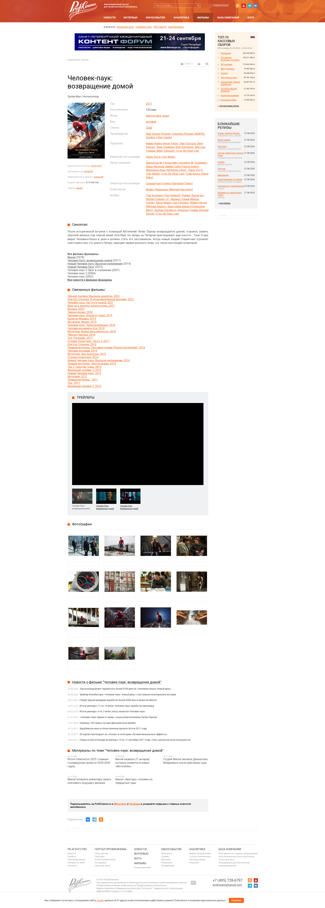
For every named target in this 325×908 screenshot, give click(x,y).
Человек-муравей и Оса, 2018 (86, 328)
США (149, 127)
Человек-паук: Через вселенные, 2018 (91, 325)
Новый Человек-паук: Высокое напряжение (95, 263)
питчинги (160, 27)
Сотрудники (100, 862)
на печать (199, 64)
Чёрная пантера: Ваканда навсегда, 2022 (94, 296)
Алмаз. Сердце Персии (229, 133)
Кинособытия (155, 17)
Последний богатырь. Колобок (230, 59)
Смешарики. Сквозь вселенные (230, 83)
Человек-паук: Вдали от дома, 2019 (90, 315)
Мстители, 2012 (77, 376)
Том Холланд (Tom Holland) (163, 195)
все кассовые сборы (229, 106)
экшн (165, 115)
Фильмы (203, 17)
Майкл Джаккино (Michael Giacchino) (169, 189)
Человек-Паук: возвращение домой (90, 260)
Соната (224, 73)
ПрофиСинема (74, 60)
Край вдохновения (230, 95)
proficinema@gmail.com (227, 885)
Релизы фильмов (142, 867)
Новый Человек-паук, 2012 (84, 373)
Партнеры (100, 856)
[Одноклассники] (101, 819)
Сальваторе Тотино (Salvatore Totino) (169, 183)
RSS (237, 5)
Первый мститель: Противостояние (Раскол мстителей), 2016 (106, 347)
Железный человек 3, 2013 (84, 370)
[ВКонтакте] (88, 819)
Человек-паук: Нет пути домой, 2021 (90, 302)
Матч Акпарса (227, 69)
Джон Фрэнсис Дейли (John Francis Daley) (172, 166)
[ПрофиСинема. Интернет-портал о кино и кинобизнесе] (83, 7)
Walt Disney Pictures (158, 134)
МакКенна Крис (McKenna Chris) (166, 170)
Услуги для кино (226, 859)
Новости (110, 17)
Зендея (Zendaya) (165, 210)
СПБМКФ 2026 (144, 27)
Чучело (221, 162)
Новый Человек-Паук (81, 266)
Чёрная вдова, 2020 (80, 312)
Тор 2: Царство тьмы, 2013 (84, 366)
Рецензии (193, 862)
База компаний (228, 17)
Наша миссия (101, 853)
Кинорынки (166, 862)
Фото (250, 17)
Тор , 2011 (74, 383)
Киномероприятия (227, 866)
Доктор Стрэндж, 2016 (82, 344)
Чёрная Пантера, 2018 (81, 334)
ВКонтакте (120, 803)
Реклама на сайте (76, 862)
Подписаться (220, 5)
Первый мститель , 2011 (83, 379)
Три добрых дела (229, 77)
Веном (72, 257)
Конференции (168, 866)
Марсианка (223, 175)
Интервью (130, 17)
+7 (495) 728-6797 (227, 880)
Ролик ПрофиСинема (105, 859)
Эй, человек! (226, 64)
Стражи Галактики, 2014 (83, 357)
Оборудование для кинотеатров (234, 862)
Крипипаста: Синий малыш (231, 186)
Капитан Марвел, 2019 (82, 318)
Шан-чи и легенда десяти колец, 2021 (91, 305)
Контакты (72, 866)
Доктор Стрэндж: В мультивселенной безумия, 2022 (101, 299)
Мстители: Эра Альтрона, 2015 (87, 354)
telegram (249, 5)
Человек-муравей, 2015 (82, 350)
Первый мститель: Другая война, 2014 (92, 363)
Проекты (72, 856)
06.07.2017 (96, 166)
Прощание (226, 53)
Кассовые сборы (197, 859)
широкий (98, 177)
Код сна (221, 168)
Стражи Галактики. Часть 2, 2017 (89, 341)
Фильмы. (85, 60)
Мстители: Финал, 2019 (82, 321)
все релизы (225, 203)
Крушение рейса (228, 100)
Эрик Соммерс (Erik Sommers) (175, 147)
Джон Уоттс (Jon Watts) (160, 157)
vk (255, 5)
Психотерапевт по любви (230, 179)
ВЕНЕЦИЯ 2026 (125, 27)
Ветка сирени (224, 140)
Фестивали (166, 853)
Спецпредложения (76, 859)
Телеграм (134, 803)
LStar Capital (164, 137)
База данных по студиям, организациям (238, 853)
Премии (165, 856)
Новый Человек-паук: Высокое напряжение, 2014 (99, 360)
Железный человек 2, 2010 (84, 386)
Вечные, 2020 (76, 309)
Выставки (166, 859)
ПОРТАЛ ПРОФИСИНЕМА (110, 849)
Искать (199, 6)
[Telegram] (94, 819)
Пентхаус (222, 146)
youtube (243, 5)
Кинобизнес (176, 27)
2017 (149, 103)
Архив (79, 188)
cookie (100, 900)
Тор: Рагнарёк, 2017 (80, 338)
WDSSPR (88, 171)
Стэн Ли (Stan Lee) (187, 150)
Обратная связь (102, 866)
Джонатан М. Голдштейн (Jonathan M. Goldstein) (176, 162)
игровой (151, 121)
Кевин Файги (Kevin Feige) (162, 143)
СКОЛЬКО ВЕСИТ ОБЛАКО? (229, 90)
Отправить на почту (207, 63)
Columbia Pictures (182, 134)
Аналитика (181, 17)
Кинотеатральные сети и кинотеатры (237, 856)
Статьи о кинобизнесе (200, 856)
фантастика (153, 115)
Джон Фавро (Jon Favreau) (172, 202)
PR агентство (77, 849)
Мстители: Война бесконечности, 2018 (92, 331)
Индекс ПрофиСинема (200, 853)
